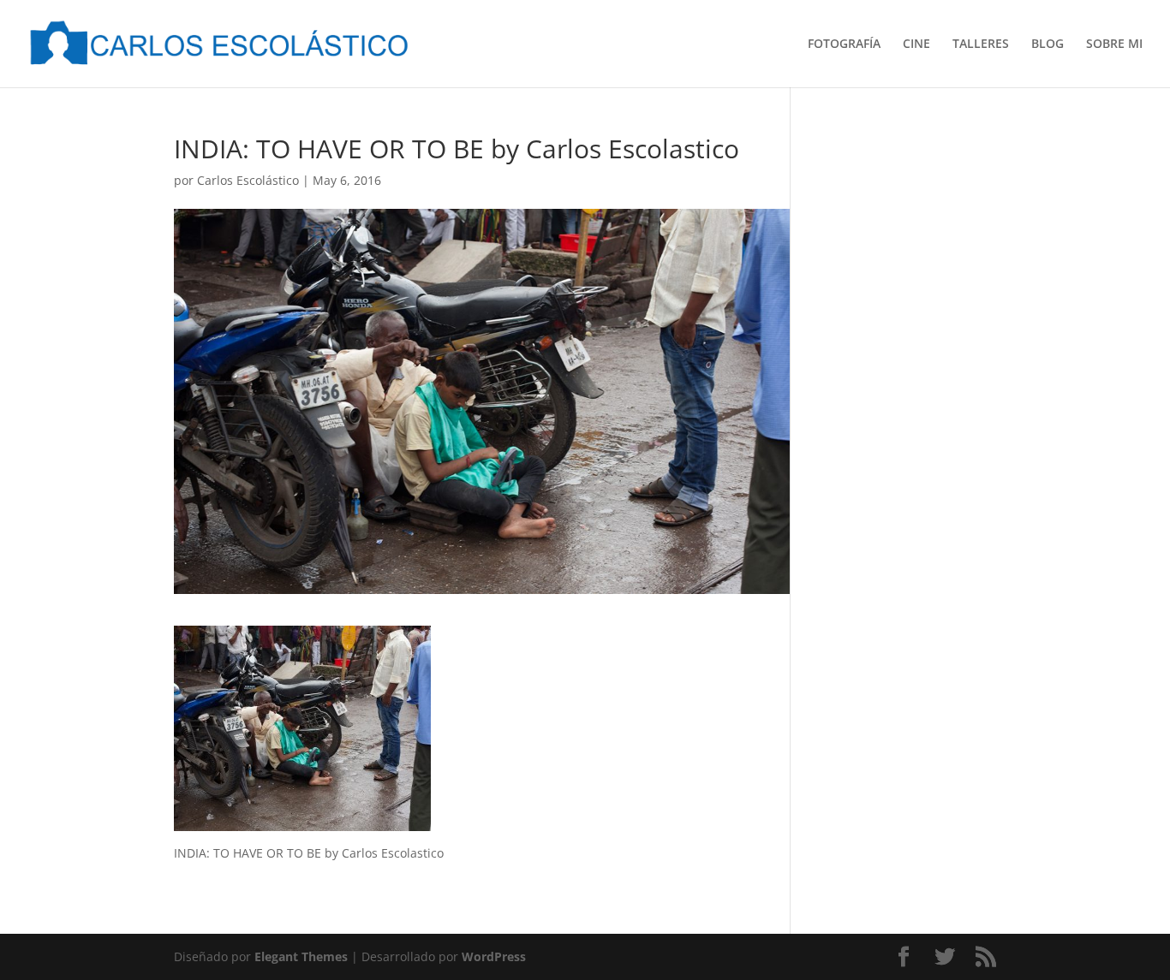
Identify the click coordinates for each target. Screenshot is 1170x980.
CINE (916, 44)
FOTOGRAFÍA (844, 44)
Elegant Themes (301, 956)
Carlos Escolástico (248, 180)
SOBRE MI (1114, 44)
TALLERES (980, 44)
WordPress (494, 956)
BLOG (1047, 44)
